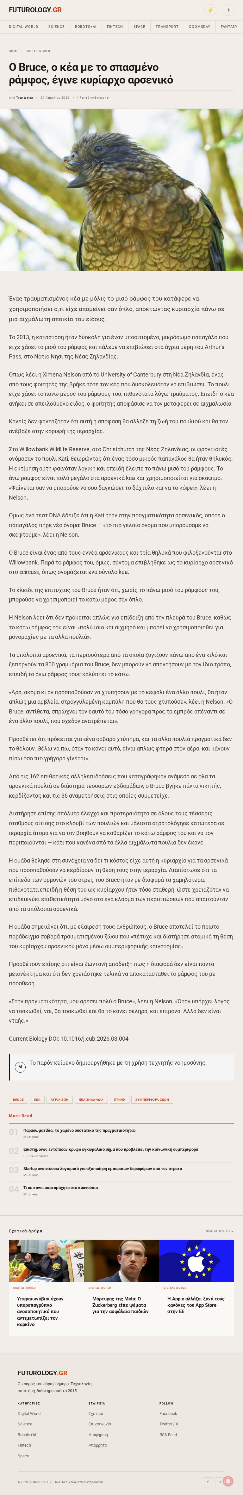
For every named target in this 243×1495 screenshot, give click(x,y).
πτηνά (120, 1099)
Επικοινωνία (100, 1424)
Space (139, 27)
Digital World (23, 27)
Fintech (115, 27)
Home (13, 51)
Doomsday (199, 27)
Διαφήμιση (98, 1434)
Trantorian (24, 97)
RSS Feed (168, 1434)
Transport (167, 27)
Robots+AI (86, 27)
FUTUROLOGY (35, 10)
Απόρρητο (98, 1445)
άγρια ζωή (60, 1099)
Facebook (168, 1413)
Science (56, 27)
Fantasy (229, 27)
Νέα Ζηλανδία (91, 1099)
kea (37, 1099)
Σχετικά (96, 1413)
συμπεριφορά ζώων (152, 1099)
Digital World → (220, 1231)
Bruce (18, 1099)
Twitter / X (168, 1424)
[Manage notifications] (228, 1481)
